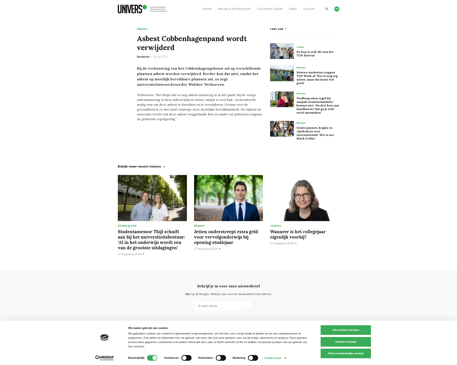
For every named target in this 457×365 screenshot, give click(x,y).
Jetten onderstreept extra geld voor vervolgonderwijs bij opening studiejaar (226, 237)
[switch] (186, 358)
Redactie (143, 56)
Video (293, 9)
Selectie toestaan (345, 341)
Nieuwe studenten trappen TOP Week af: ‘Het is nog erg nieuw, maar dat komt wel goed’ (317, 78)
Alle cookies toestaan (346, 329)
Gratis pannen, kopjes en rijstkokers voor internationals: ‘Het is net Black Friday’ (315, 133)
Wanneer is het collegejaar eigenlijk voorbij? (298, 234)
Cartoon (309, 9)
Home (207, 9)
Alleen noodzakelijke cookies (346, 353)
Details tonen (273, 357)
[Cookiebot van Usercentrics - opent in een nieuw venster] (104, 358)
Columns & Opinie (269, 9)
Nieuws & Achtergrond (234, 9)
